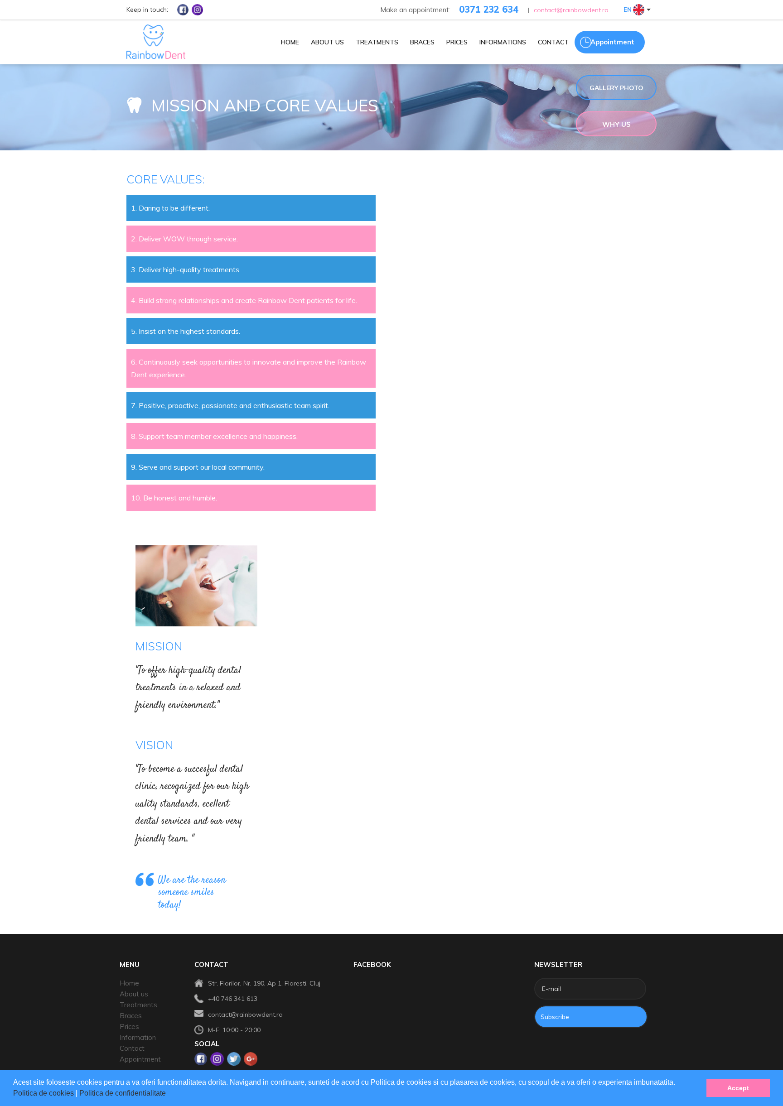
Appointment (140, 1059)
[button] (169, 1094)
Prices (129, 1026)
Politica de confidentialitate (123, 1093)
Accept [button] (738, 1088)
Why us (616, 124)
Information (138, 1037)
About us (134, 994)
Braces (131, 1015)
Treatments (138, 1004)
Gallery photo (616, 88)
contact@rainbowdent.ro (571, 10)
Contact (132, 1048)
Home (129, 983)
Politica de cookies (44, 1093)
